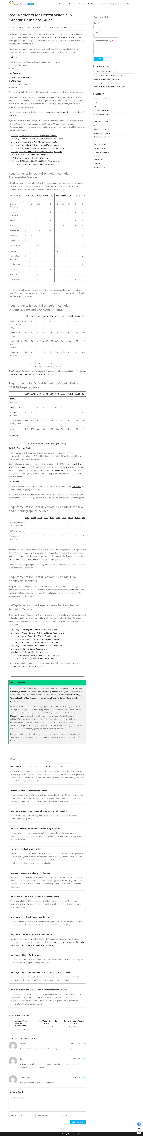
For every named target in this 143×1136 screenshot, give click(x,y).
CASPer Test (16, 81)
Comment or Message (103, 41)
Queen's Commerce (99, 148)
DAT (11, 407)
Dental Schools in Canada (57, 27)
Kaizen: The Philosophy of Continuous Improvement (109, 87)
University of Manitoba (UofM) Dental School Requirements (35, 145)
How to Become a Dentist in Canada (74, 1022)
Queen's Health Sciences (101, 152)
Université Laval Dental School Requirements (29, 154)
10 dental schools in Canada (64, 37)
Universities (97, 163)
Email (96, 32)
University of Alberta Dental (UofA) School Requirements (34, 142)
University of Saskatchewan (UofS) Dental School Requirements (36, 151)
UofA (39, 316)
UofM (45, 316)
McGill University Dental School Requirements (29, 158)
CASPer (13, 399)
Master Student (17, 27)
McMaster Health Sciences (101, 129)
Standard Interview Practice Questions (47, 559)
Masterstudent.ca (17, 716)
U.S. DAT (13, 412)
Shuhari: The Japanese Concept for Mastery (106, 83)
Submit (98, 59)
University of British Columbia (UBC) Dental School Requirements (37, 148)
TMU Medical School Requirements (104, 71)
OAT (94, 141)
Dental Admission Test (20, 78)
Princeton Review (64, 470)
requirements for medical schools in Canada (26, 666)
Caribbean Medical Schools (101, 99)
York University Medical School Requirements (107, 75)
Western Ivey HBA (99, 167)
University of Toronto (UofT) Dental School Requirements (34, 135)
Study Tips (96, 156)
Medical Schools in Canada (101, 133)
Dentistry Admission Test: (19, 448)
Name (96, 23)
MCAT (95, 125)
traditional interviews (20, 556)
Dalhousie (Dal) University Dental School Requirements (33, 164)
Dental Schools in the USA (101, 114)
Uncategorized (97, 159)
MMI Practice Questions (18, 559)
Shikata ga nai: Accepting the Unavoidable (106, 79)
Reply (84, 1043)
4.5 (54, 366)
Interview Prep (98, 118)
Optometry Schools (99, 144)
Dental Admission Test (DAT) (63, 942)
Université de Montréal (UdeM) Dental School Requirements (35, 161)
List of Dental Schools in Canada (47, 1022)
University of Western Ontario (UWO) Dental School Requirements (38, 138)
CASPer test (76, 486)
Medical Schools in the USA (101, 137)
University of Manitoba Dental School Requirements (21, 1023)
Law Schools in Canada (100, 122)
